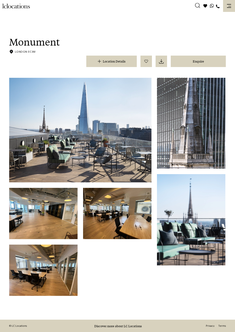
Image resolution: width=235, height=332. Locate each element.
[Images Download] (161, 61)
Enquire (198, 61)
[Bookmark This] (146, 61)
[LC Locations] (16, 6)
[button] (198, 6)
